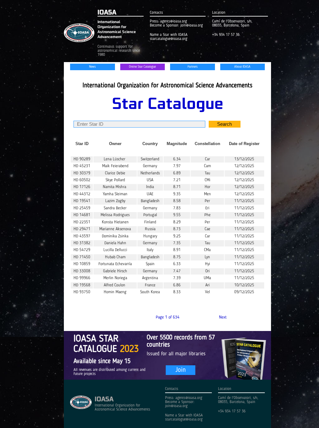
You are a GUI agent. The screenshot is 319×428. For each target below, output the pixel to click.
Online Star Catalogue (142, 66)
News (92, 66)
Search (224, 124)
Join (180, 370)
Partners (193, 66)
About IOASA (242, 66)
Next (222, 317)
